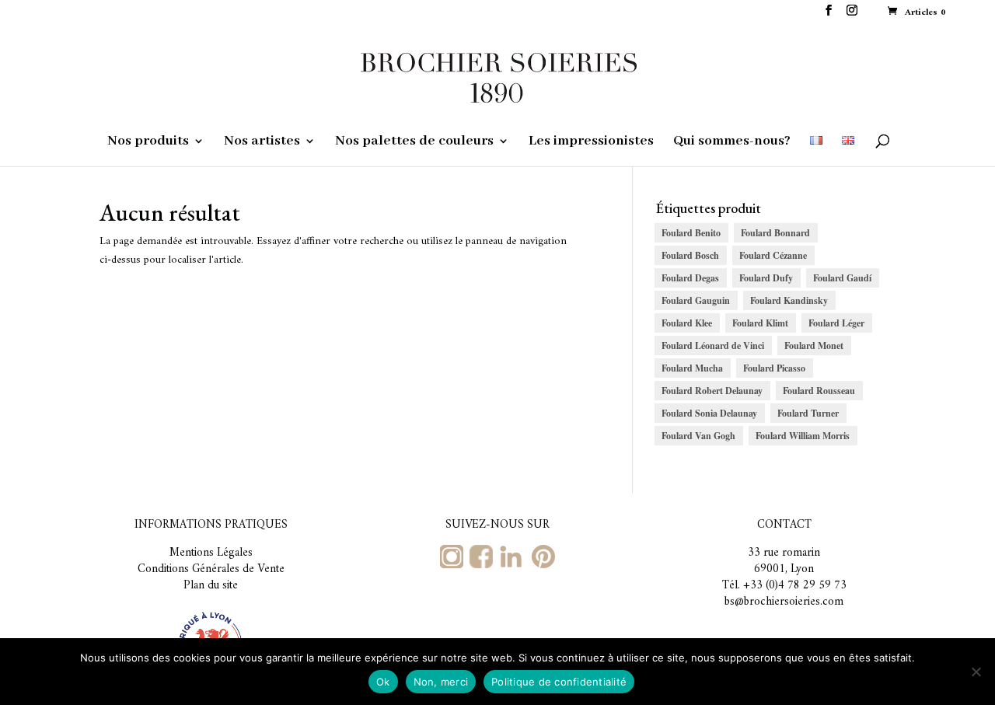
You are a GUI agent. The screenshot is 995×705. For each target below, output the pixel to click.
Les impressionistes (591, 142)
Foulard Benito (691, 232)
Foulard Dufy (766, 277)
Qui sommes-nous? (732, 142)
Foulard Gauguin (696, 300)
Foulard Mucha (692, 368)
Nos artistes (262, 142)
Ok (383, 681)
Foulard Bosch (690, 255)
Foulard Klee (687, 323)
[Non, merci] (975, 671)
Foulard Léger (836, 323)
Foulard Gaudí (842, 277)
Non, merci (441, 681)
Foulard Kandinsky (789, 300)
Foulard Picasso (774, 368)
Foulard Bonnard (775, 232)
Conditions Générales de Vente (211, 569)
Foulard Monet (813, 345)
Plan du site (210, 585)
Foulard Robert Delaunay (712, 390)
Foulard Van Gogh (698, 435)
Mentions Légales (211, 553)
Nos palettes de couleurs (414, 142)
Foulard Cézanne (773, 255)
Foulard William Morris (803, 435)
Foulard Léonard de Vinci (713, 345)
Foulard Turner (808, 413)
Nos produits (148, 142)
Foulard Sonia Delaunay (709, 413)
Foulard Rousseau (819, 390)
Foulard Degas (690, 277)
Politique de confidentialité (559, 681)
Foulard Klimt (760, 323)
